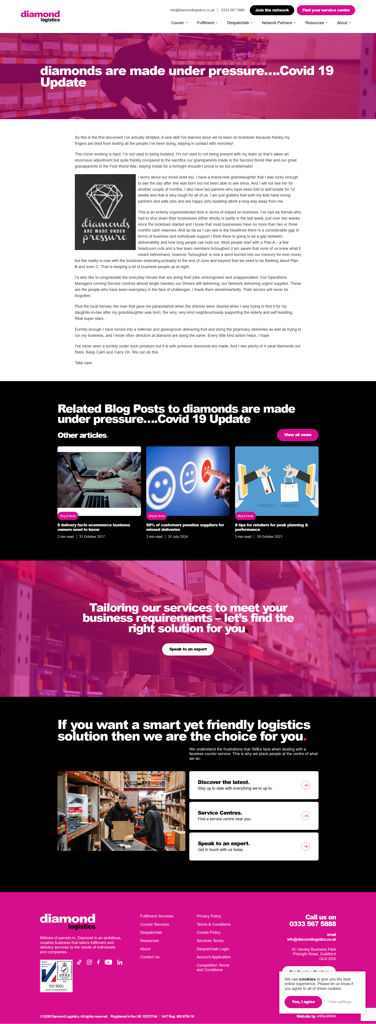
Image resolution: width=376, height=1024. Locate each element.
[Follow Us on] (79, 962)
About (342, 22)
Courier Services (154, 924)
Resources (314, 22)
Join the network (272, 10)
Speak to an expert (188, 649)
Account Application (214, 957)
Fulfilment (205, 22)
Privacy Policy (209, 916)
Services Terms (210, 940)
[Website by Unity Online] (326, 1016)
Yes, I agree (303, 1001)
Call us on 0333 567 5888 (312, 920)
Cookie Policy (208, 932)
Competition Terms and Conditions (213, 967)
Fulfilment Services (156, 916)
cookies (307, 979)
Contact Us (149, 957)
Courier (177, 22)
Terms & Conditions (214, 924)
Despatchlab (238, 22)
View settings (339, 1001)
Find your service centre (326, 10)
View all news (297, 434)
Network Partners (277, 22)
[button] (187, 23)
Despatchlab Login (213, 949)
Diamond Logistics (40, 16)
